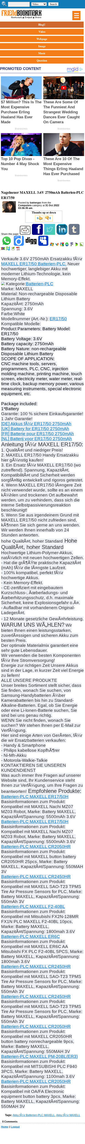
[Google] (62, 245)
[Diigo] (19, 245)
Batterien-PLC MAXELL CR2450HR (36, 876)
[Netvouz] (8, 249)
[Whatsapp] (7, 245)
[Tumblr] (74, 234)
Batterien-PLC (39, 283)
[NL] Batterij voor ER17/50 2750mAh (36, 438)
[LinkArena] (82, 245)
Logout (15, 1126)
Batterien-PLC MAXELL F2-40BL (33, 906)
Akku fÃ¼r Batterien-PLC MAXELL (34, 1115)
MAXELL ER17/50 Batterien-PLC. (33, 263)
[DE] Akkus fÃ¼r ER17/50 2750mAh (36, 423)
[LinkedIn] (62, 234)
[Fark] (72, 245)
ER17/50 (58, 318)
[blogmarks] (77, 245)
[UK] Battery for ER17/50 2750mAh (35, 428)
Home (4, 1126)
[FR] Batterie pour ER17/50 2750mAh (37, 433)
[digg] (31, 245)
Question (42, 60)
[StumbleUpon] (67, 245)
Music (41, 53)
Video (42, 32)
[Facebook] (38, 234)
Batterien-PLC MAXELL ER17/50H (34, 796)
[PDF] (18, 249)
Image (42, 46)
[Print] (13, 249)
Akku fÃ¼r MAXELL (68, 1115)
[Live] (52, 245)
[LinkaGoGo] (3, 249)
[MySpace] (43, 245)
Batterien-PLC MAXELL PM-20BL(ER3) (39, 1056)
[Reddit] (25, 234)
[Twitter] (50, 234)
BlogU (42, 25)
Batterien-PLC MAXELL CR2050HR (36, 846)
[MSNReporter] (57, 245)
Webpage (41, 39)
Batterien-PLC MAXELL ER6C (30, 936)
